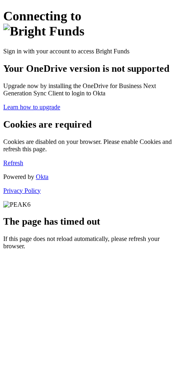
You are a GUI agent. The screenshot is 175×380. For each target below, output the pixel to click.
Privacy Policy (22, 190)
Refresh (13, 162)
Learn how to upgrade (31, 107)
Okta (42, 176)
